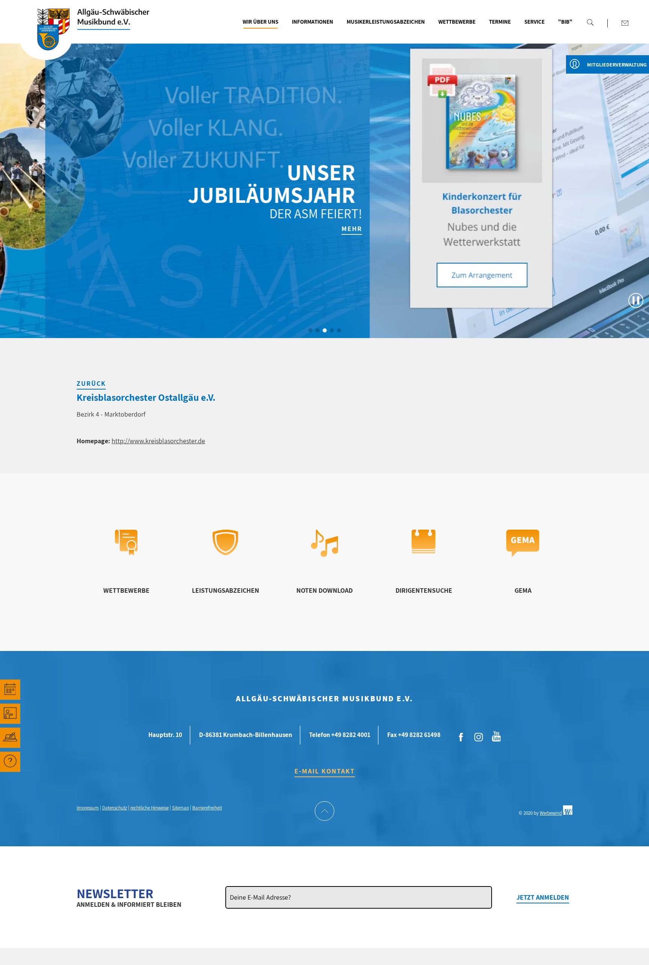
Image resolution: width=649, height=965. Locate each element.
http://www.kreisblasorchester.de (158, 440)
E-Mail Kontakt (324, 771)
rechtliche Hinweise (149, 808)
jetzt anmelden (542, 897)
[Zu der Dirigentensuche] (423, 551)
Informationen (312, 21)
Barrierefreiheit (207, 808)
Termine (500, 21)
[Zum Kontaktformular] (624, 22)
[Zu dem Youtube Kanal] (496, 735)
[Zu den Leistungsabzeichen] (225, 552)
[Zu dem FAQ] (10, 762)
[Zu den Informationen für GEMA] (522, 554)
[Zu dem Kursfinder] (10, 714)
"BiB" (565, 21)
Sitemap (180, 808)
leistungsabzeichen (225, 590)
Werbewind (551, 813)
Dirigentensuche (423, 590)
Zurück (91, 383)
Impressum (88, 808)
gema (523, 590)
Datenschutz (114, 808)
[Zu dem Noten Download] (324, 554)
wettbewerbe (126, 590)
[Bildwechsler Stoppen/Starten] (635, 300)
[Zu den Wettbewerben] (126, 552)
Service (534, 21)
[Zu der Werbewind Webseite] (567, 813)
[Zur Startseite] (46, 38)
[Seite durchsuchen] (590, 22)
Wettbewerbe (456, 21)
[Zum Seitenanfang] (324, 811)
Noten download (324, 590)
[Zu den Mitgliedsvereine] (10, 738)
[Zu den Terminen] (10, 690)
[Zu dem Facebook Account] (461, 737)
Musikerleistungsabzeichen (386, 21)
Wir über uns (260, 21)
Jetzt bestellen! (607, 228)
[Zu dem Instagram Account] (478, 737)
